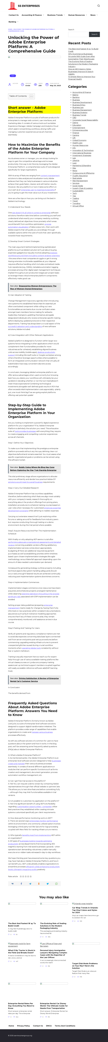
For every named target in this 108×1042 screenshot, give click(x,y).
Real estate (77, 178)
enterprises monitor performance (44, 821)
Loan (74, 163)
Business (76, 100)
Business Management (82, 110)
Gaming (75, 135)
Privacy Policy (23, 1026)
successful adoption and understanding (25, 327)
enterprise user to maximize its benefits (37, 190)
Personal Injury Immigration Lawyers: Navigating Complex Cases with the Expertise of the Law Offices (53, 953)
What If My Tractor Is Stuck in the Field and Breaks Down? (21, 951)
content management (50, 176)
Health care (77, 143)
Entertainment (78, 128)
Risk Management (80, 181)
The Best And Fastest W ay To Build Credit (22, 924)
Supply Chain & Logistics (82, 188)
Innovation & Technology (83, 150)
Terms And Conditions (65, 1026)
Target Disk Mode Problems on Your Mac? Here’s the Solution (85, 965)
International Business (81, 153)
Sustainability (78, 191)
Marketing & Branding (81, 166)
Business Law (78, 108)
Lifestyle (75, 161)
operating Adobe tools (31, 648)
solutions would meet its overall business (25, 482)
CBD (74, 118)
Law (74, 158)
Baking (75, 95)
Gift (74, 138)
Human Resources (76, 15)
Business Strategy (79, 113)
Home (10, 29)
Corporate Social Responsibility (85, 120)
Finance (75, 133)
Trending (76, 203)
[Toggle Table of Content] (30, 96)
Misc (74, 168)
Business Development (82, 102)
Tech (74, 193)
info (12, 76)
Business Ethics (78, 105)
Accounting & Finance (32, 15)
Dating (75, 123)
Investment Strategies (81, 155)
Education (76, 125)
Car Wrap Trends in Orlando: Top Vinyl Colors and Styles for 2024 (85, 910)
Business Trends (55, 15)
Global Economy (79, 140)
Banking (12, 22)
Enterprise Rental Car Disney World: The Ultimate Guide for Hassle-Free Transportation (54, 1005)
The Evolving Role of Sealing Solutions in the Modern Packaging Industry (83, 64)
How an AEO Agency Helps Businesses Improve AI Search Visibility (80, 71)
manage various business (42, 732)
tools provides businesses (25, 431)
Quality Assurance (80, 176)
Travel (75, 201)
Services (75, 183)
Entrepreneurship (80, 130)
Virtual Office (78, 206)
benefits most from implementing (36, 835)
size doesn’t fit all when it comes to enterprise (31, 213)
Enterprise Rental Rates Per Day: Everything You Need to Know (21, 1005)
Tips (74, 196)
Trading (75, 198)
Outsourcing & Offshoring (83, 173)
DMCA (49, 1026)
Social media (77, 186)
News (92, 15)
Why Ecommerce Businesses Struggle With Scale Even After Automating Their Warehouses (81, 56)
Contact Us (14, 15)
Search (71, 30)
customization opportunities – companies (34, 807)
